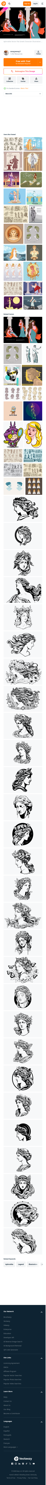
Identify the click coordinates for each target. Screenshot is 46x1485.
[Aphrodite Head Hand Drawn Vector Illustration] (13, 305)
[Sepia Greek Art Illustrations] (16, 264)
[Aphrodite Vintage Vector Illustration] (14, 517)
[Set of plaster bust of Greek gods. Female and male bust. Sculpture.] (14, 550)
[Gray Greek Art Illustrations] (13, 674)
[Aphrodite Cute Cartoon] (12, 722)
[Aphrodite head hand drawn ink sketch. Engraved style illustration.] (23, 745)
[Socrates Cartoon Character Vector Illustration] (13, 423)
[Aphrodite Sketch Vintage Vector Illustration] (10, 283)
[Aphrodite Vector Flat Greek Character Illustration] (23, 450)
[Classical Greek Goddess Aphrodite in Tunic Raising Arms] (31, 193)
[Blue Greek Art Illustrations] (13, 660)
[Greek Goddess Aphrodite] (13, 157)
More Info (8, 93)
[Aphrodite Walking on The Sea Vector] (15, 213)
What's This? (24, 88)
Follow (38, 54)
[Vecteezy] (3, 3)
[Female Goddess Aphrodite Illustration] (15, 230)
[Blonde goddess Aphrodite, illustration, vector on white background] (13, 639)
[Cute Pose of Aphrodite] (29, 342)
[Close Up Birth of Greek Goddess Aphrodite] (13, 362)
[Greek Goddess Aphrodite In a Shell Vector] (15, 324)
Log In (35, 4)
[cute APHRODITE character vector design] (13, 611)
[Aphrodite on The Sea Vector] (13, 409)
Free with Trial (23, 62)
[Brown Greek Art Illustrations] (13, 380)
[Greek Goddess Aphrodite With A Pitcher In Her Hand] (13, 174)
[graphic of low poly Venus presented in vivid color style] (13, 587)
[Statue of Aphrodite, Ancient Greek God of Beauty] (11, 341)
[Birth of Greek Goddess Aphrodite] (13, 194)
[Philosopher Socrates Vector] (13, 394)
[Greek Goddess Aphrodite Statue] (11, 247)
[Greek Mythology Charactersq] (13, 143)
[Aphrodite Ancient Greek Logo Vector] (28, 284)
